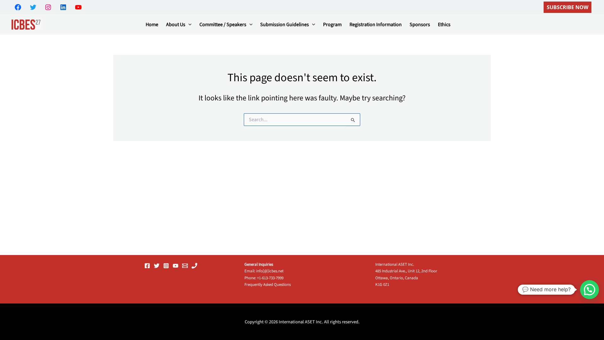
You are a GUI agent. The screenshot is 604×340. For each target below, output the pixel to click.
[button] (567, 7)
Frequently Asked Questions (267, 284)
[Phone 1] (194, 266)
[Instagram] (166, 266)
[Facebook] (147, 266)
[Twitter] (156, 266)
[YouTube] (175, 266)
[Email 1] (185, 266)
